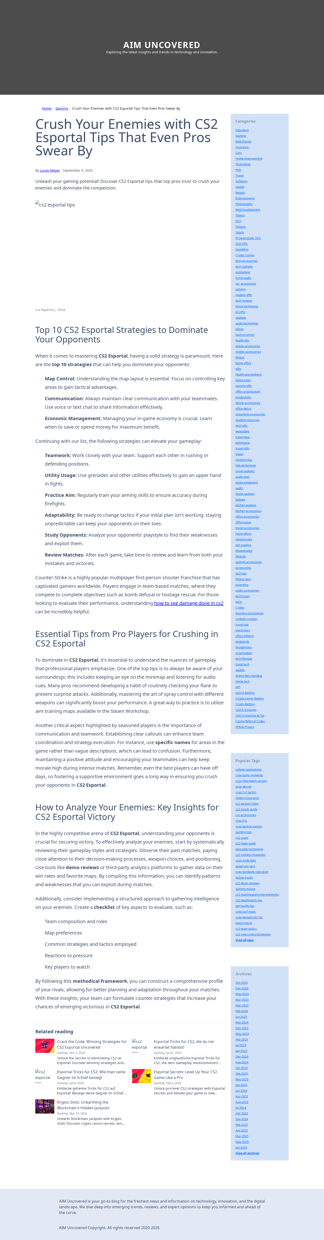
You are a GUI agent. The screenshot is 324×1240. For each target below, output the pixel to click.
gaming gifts (244, 386)
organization (244, 653)
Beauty (240, 193)
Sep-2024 (242, 1119)
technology (243, 272)
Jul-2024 (241, 1108)
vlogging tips (244, 460)
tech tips (241, 573)
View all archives (247, 1153)
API (238, 687)
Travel (240, 176)
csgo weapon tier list (249, 917)
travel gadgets (245, 471)
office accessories (247, 517)
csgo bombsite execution (252, 872)
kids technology (246, 465)
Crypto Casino (245, 255)
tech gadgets (244, 267)
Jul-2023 (241, 1045)
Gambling (242, 249)
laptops (240, 500)
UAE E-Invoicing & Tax (250, 716)
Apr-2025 (242, 1130)
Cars (239, 153)
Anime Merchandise (249, 676)
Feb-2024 (242, 1011)
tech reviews (244, 301)
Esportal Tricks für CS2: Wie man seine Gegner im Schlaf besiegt (91, 1074)
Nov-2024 (242, 1022)
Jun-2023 (241, 1017)
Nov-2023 (242, 1079)
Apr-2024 (242, 1113)
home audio (243, 278)
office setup (243, 522)
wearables (242, 431)
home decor (243, 534)
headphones (244, 647)
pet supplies (243, 545)
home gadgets (245, 494)
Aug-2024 (242, 1062)
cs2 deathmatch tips (249, 900)
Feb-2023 (242, 1040)
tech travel (243, 596)
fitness (240, 357)
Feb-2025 (242, 1125)
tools (239, 602)
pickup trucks (244, 878)
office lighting (244, 636)
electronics (243, 630)
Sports (240, 232)
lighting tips (243, 380)
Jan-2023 (241, 1051)
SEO (238, 221)
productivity (243, 397)
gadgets (241, 318)
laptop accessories (248, 346)
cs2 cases (242, 838)
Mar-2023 (242, 1000)
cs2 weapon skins (247, 804)
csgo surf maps (246, 912)
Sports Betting (245, 693)
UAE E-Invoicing (246, 710)
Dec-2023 (242, 1057)
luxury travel (244, 923)
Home (46, 108)
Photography (244, 204)
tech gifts (242, 426)
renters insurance (247, 798)
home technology (247, 306)
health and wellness (249, 375)
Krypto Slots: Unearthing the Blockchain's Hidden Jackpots (83, 1105)
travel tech (243, 664)
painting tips (244, 832)
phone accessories (248, 403)
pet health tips (245, 906)
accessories (243, 568)
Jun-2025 (241, 1148)
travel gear (243, 437)
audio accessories (247, 591)
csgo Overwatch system (251, 781)
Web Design (243, 141)
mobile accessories (248, 352)
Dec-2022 (242, 1028)
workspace (243, 443)
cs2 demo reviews (247, 883)
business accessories (250, 613)
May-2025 (242, 1142)
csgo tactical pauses (249, 826)
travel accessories (247, 528)
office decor (243, 409)
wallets (240, 670)
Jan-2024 (241, 1085)
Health (240, 187)
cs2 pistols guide (246, 809)
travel (239, 454)
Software (241, 181)
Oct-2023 (242, 1068)
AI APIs (240, 312)
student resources (247, 420)
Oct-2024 (242, 983)
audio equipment (247, 483)
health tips (242, 340)
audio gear (243, 477)
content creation (246, 619)
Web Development (248, 210)
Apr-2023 (242, 1096)
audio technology (247, 323)
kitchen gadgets (246, 505)
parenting (242, 585)
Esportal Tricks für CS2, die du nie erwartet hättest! (184, 1044)
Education (242, 130)
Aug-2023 (242, 1102)
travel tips (242, 625)
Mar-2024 (242, 1005)
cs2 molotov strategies (250, 855)
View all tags (245, 940)
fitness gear (243, 579)
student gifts (244, 295)
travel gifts (243, 448)
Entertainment (245, 198)
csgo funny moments (249, 775)
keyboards (242, 642)
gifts (238, 369)
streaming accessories (250, 414)
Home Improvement (249, 159)
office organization (248, 392)
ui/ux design (243, 787)
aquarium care (245, 866)
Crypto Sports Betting (250, 698)
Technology (243, 164)
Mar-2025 (242, 1136)
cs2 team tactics (246, 929)
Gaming (62, 108)
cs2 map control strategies (253, 934)
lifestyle (241, 556)
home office (243, 363)
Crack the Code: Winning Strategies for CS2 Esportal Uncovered (92, 1044)
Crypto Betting (245, 704)
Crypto (240, 608)
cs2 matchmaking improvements (257, 895)
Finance (241, 227)
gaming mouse (245, 889)
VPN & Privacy (245, 727)
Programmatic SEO (248, 238)
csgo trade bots (246, 860)
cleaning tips (244, 539)
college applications (249, 770)
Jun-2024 (241, 1091)
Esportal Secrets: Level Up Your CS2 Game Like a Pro (185, 1074)
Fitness (240, 215)
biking (239, 329)
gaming (240, 289)
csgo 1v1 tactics (246, 792)
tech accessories (247, 261)
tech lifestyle (244, 659)
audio (239, 488)
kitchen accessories (248, 511)
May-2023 (242, 1034)
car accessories (246, 284)
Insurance (242, 147)
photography (244, 551)
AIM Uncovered (162, 45)
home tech (243, 681)
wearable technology (249, 849)
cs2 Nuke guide (246, 843)
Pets (238, 170)
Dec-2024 (242, 988)
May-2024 (242, 994)
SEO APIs (242, 244)
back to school (245, 335)
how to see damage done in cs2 (188, 603)
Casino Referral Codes (250, 721)
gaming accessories (249, 562)
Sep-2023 (242, 1074)
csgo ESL (241, 821)
